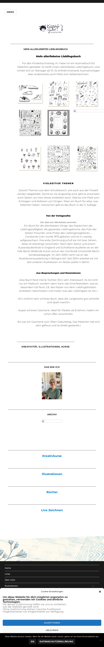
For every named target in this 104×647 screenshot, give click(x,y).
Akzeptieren (52, 622)
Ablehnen (52, 630)
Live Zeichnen (52, 510)
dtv (57, 63)
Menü (10, 12)
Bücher (52, 492)
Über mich (10, 580)
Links (7, 574)
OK (33, 641)
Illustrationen (52, 474)
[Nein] (100, 640)
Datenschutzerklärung (56, 641)
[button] (100, 591)
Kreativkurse (52, 456)
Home (8, 568)
